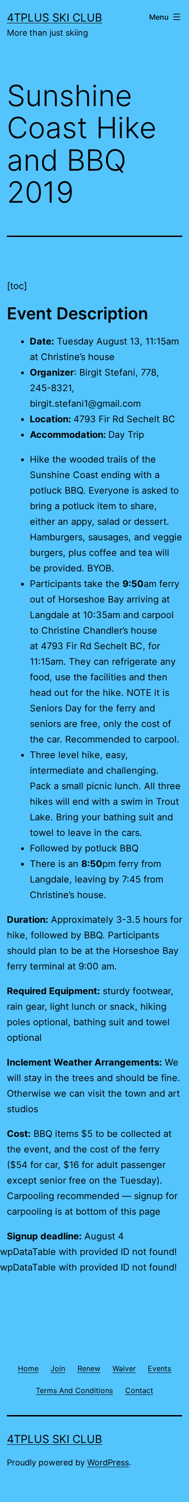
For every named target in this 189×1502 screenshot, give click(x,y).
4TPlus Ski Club (54, 17)
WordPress (108, 1462)
